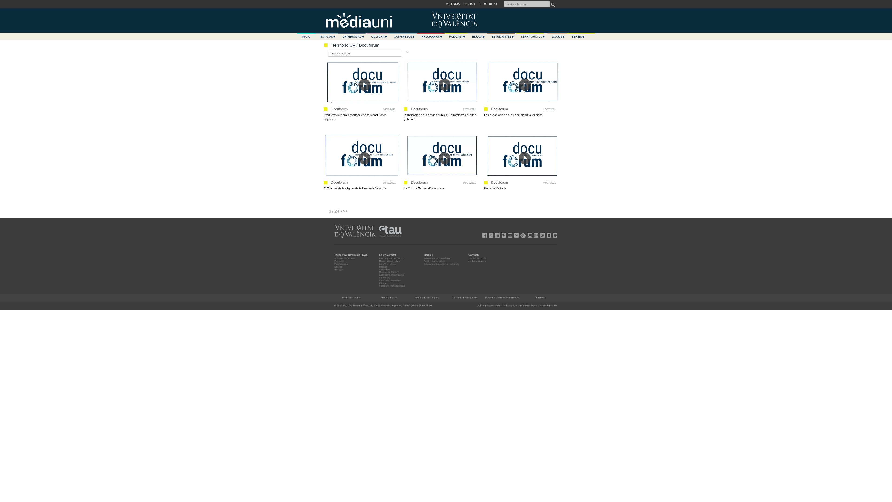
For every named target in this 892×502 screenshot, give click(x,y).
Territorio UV (533, 36)
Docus (558, 36)
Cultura (379, 36)
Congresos (404, 36)
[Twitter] (485, 4)
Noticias (327, 36)
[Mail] (495, 4)
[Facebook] (480, 4)
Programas (432, 36)
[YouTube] (490, 4)
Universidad (353, 36)
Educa (478, 36)
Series (578, 36)
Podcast (457, 36)
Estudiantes (503, 36)
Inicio (306, 36)
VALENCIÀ (453, 4)
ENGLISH (468, 4)
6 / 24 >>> (338, 211)
